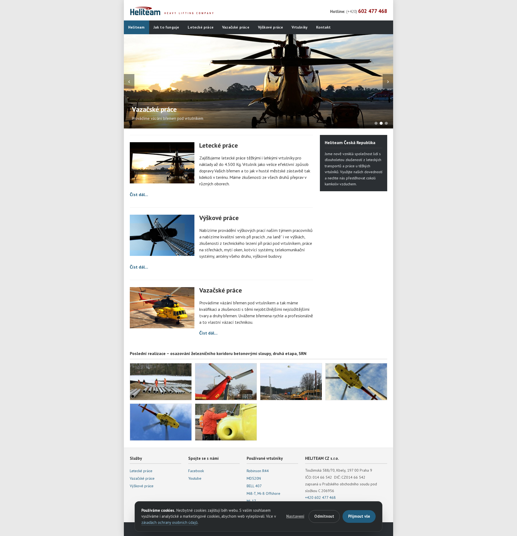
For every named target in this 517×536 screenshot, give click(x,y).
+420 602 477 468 (320, 497)
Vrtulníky (300, 27)
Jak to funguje (166, 27)
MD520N (254, 478)
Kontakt (323, 27)
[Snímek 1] (376, 123)
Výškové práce (270, 27)
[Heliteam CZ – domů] (173, 11)
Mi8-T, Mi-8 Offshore (263, 493)
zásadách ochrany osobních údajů (169, 522)
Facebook (196, 470)
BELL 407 (254, 485)
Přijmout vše (359, 516)
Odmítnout (324, 516)
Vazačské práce (235, 27)
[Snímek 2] (381, 123)
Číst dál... (139, 194)
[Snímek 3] (386, 123)
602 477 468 (372, 11)
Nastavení (295, 516)
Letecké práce (201, 27)
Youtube (194, 478)
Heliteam (136, 27)
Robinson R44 (258, 470)
